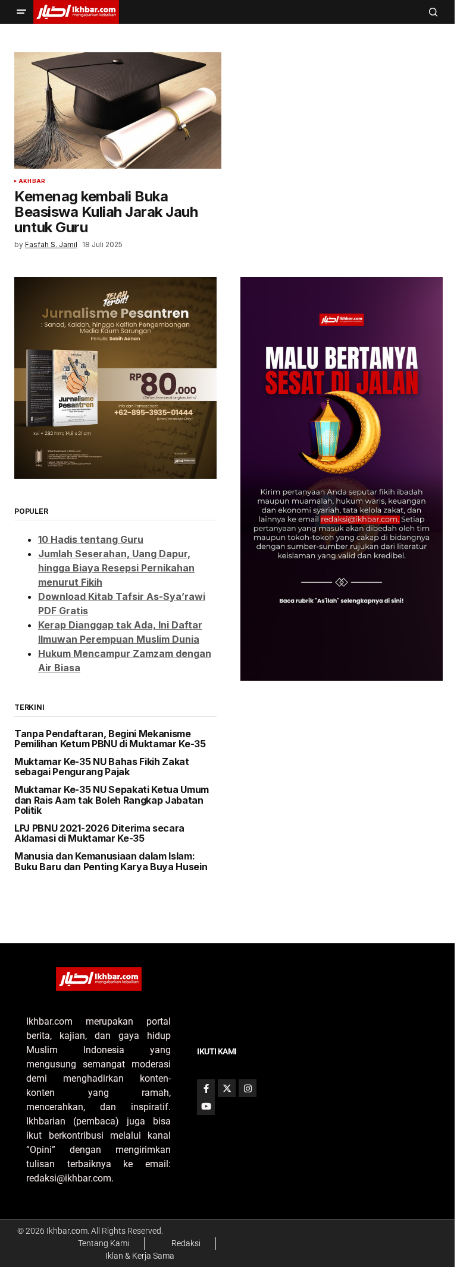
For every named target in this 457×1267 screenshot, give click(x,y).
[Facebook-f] (206, 1088)
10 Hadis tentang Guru (90, 539)
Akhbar (31, 181)
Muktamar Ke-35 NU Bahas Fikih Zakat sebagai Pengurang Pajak (101, 767)
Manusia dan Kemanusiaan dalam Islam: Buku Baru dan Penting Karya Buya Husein (111, 861)
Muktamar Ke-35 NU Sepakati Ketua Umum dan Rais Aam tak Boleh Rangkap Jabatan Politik (111, 800)
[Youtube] (206, 1106)
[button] (21, 12)
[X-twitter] (227, 1088)
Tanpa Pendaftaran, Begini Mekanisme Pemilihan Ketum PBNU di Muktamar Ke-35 (110, 739)
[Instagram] (247, 1088)
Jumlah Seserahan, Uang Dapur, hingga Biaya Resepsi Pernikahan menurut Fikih (116, 568)
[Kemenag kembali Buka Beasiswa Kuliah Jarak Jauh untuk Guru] (117, 110)
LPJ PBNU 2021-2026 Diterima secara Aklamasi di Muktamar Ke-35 (99, 833)
